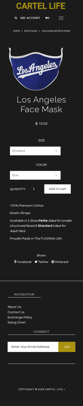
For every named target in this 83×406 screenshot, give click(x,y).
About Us (14, 307)
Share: (41, 255)
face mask (30, 31)
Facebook (24, 262)
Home (16, 31)
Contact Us (16, 312)
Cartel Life (40, 6)
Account (33, 17)
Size (41, 140)
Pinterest (61, 262)
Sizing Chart (17, 322)
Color (41, 164)
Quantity (17, 189)
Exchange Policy (20, 317)
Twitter (43, 262)
